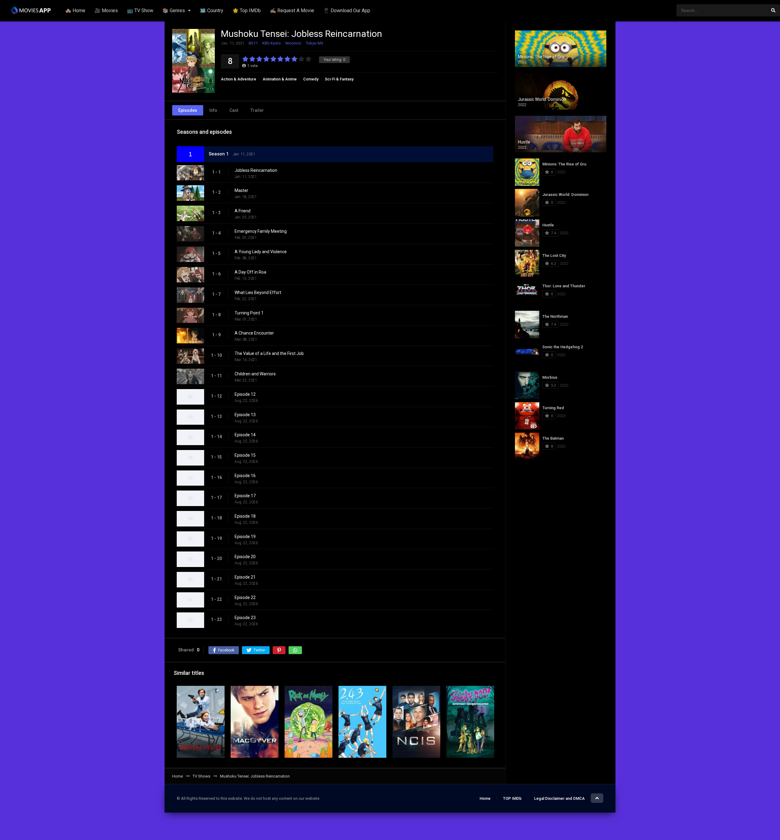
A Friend (242, 210)
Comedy (310, 79)
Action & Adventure (238, 79)
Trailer (257, 110)
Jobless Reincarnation (256, 170)
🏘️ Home (75, 10)
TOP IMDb (512, 798)
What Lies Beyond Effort (258, 292)
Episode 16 (245, 475)
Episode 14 (245, 434)
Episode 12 (245, 394)
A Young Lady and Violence (261, 251)
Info (213, 110)
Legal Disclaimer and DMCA (559, 798)
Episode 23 (245, 617)
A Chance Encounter (254, 333)
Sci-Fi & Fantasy (339, 79)
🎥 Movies (106, 10)
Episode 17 (245, 495)
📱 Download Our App (346, 10)
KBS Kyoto (271, 43)
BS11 (253, 43)
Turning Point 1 (249, 312)
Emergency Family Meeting (261, 231)
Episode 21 (245, 577)
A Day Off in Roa (250, 272)
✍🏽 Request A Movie (292, 10)
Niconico (293, 43)
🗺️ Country (211, 10)
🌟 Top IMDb (246, 10)
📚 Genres (173, 10)
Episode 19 (245, 536)
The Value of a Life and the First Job (269, 353)
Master (241, 190)
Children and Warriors (255, 373)
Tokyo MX (314, 43)
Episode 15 (245, 455)
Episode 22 (245, 597)
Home (485, 798)
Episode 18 (245, 516)
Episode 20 (245, 556)
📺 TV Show (140, 10)
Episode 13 (245, 414)
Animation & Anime (280, 79)
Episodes (187, 110)
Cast (233, 110)
